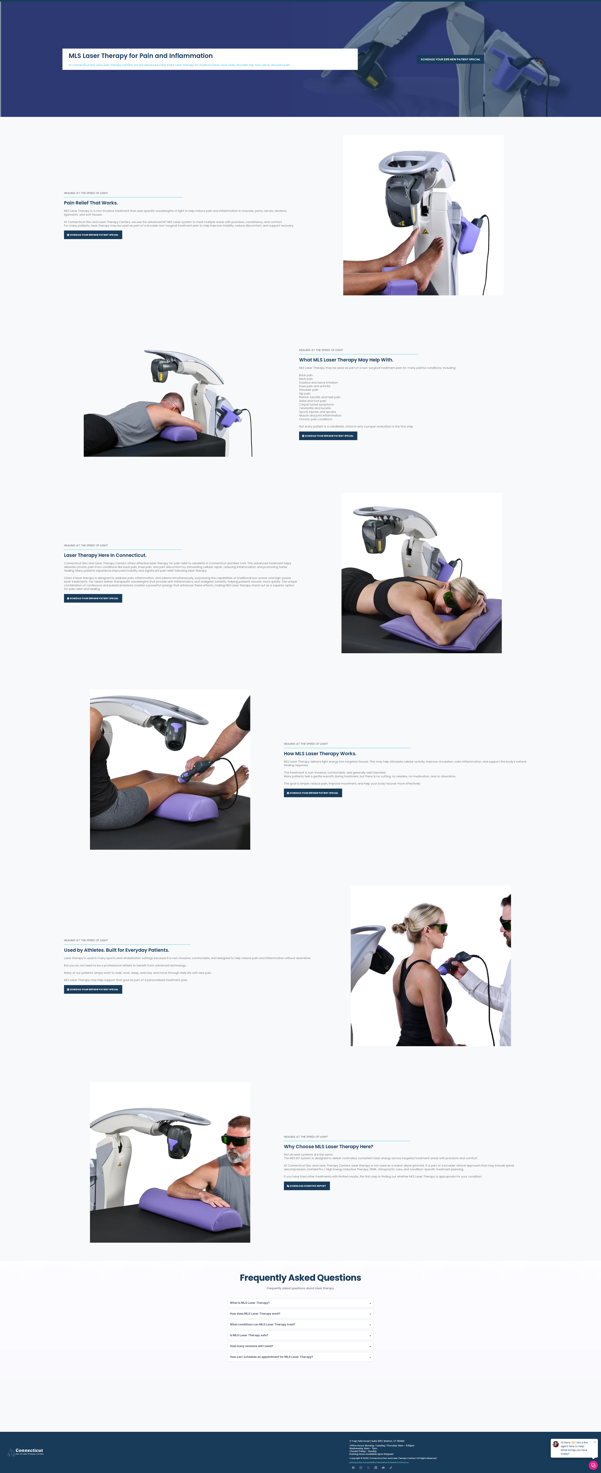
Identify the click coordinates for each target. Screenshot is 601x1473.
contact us (403, 1462)
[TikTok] (391, 1467)
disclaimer (383, 1462)
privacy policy (355, 1462)
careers (392, 1462)
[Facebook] (353, 1467)
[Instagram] (361, 1467)
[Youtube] (383, 1467)
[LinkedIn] (376, 1467)
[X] (368, 1467)
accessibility (370, 1462)
